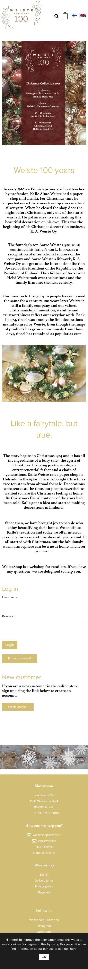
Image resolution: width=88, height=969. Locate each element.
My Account (44, 899)
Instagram (44, 926)
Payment (44, 892)
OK (44, 956)
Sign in (44, 874)
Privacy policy (44, 886)
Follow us (44, 910)
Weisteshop (44, 865)
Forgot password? (19, 658)
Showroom (44, 785)
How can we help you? (44, 825)
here (73, 948)
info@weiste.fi (47, 841)
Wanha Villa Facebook (44, 920)
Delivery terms (44, 880)
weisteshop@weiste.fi (47, 835)
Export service (44, 847)
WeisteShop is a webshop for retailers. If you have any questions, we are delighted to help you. (44, 569)
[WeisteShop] (21, 16)
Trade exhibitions (44, 852)
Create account (17, 707)
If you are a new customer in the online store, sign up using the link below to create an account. (40, 691)
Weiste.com (44, 932)
